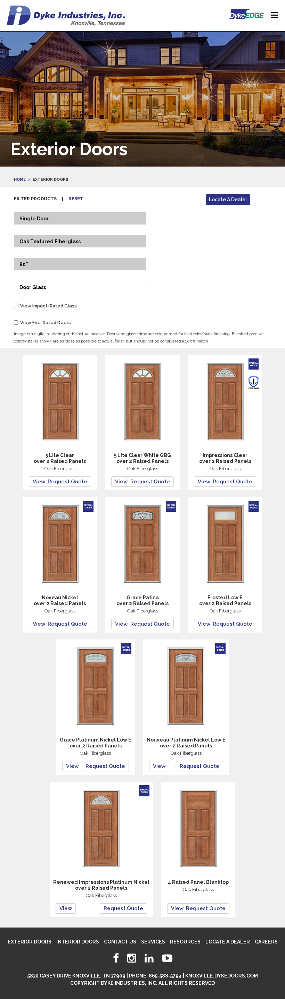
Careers (266, 942)
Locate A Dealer (228, 199)
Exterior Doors (29, 942)
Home (20, 179)
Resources (185, 942)
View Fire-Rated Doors (45, 322)
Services (153, 942)
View (39, 482)
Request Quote (67, 482)
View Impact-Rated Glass (48, 305)
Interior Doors (77, 942)
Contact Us (120, 942)
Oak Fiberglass (59, 468)
